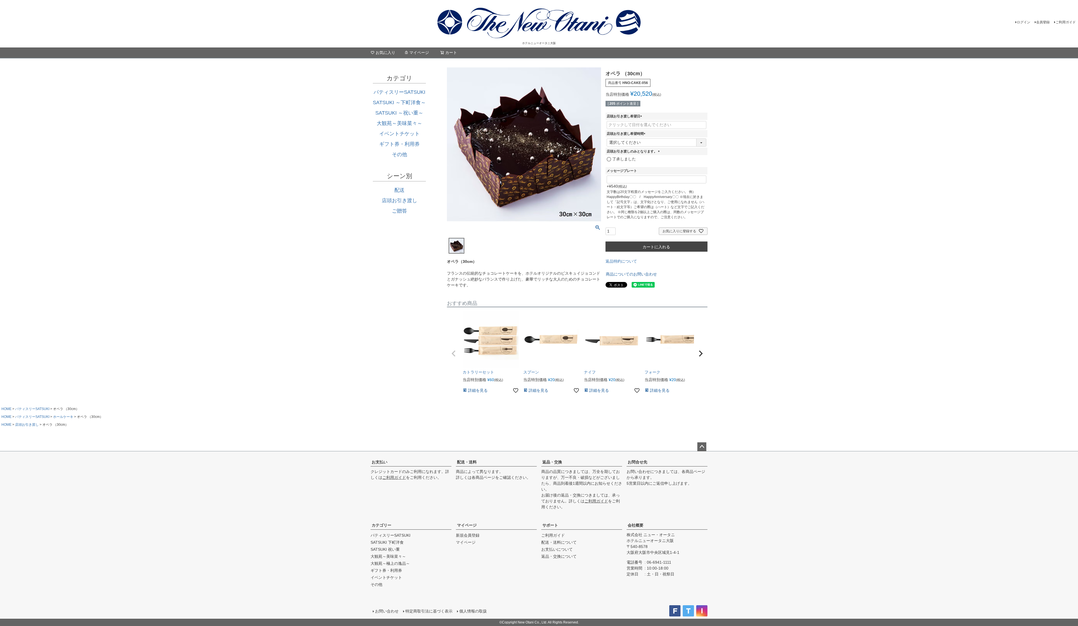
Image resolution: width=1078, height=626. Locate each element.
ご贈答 (399, 211)
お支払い (379, 462)
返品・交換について (559, 556)
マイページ (419, 52)
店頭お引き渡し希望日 (625, 116)
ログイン (1023, 22)
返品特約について (621, 261)
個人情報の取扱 (473, 611)
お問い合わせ (387, 611)
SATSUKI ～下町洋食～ (399, 102)
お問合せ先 (637, 462)
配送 (399, 190)
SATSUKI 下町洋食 (387, 542)
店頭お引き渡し (399, 200)
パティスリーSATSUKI (399, 92)
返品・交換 (552, 462)
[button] (453, 353)
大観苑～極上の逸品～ (390, 563)
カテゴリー (381, 525)
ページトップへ (701, 446)
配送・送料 (467, 462)
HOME (6, 409)
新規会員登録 (467, 535)
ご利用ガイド (1066, 22)
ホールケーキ (63, 417)
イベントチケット (399, 133)
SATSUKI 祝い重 (385, 549)
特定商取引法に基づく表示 (429, 611)
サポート (550, 525)
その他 (399, 154)
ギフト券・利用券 (399, 144)
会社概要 (635, 525)
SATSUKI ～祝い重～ (399, 113)
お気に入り (385, 52)
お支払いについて (557, 549)
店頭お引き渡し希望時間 (627, 134)
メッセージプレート (622, 171)
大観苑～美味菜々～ (399, 123)
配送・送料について (559, 542)
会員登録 (1043, 22)
